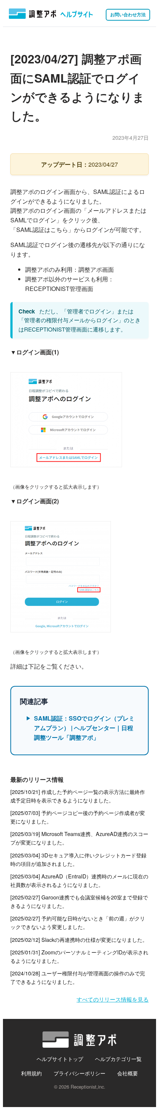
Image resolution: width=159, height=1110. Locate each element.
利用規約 (31, 1073)
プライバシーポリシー (79, 1073)
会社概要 (127, 1073)
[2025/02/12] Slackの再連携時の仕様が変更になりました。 (79, 939)
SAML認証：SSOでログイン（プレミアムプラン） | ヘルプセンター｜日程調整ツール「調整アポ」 (84, 727)
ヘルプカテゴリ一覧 (118, 1058)
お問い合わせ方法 (128, 14)
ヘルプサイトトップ (60, 1058)
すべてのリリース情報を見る (113, 999)
